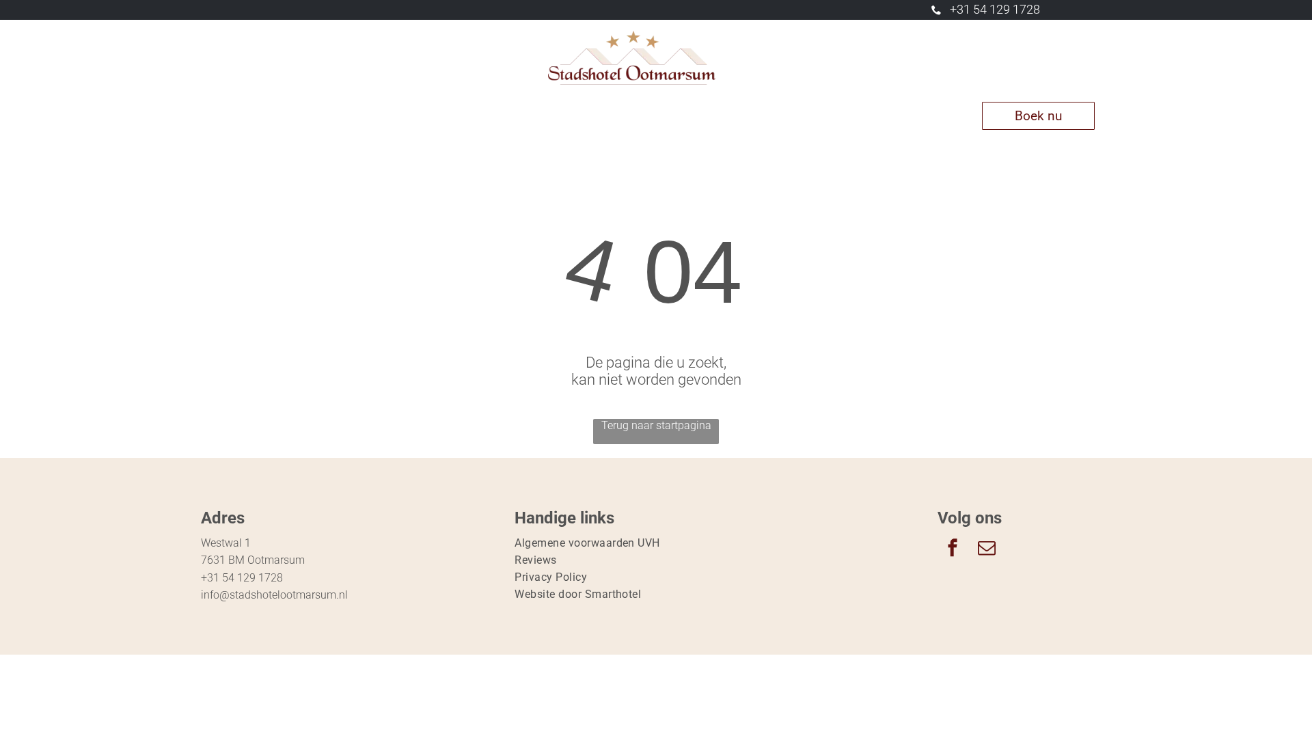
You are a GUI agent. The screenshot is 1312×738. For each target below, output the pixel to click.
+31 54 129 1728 (995, 9)
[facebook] (952, 549)
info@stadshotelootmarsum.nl (274, 594)
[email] (986, 549)
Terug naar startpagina (656, 425)
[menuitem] (294, 116)
